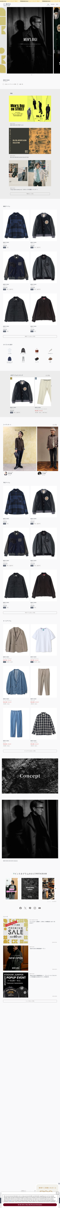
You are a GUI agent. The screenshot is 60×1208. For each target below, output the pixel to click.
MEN (57, 4)
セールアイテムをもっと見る (30, 750)
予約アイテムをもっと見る (30, 612)
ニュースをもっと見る (30, 1001)
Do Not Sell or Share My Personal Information (30, 1204)
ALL (48, 4)
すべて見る (48, 375)
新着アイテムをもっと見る (30, 336)
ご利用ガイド (23, 1190)
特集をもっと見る (30, 193)
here (10, 1200)
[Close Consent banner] (57, 1193)
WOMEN (52, 4)
